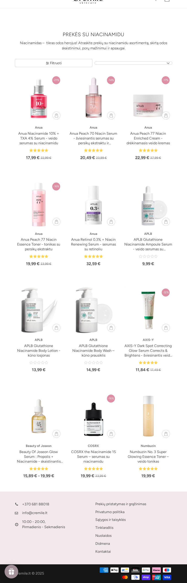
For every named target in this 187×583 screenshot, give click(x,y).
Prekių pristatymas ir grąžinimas (120, 504)
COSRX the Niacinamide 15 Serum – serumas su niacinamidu (93, 457)
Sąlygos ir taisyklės (110, 519)
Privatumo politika (110, 512)
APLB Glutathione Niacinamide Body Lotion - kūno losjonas (38, 350)
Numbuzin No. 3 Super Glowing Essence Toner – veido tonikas (148, 457)
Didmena (102, 543)
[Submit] (56, 115)
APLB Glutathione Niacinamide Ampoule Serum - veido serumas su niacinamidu (148, 244)
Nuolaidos (103, 535)
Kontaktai (103, 551)
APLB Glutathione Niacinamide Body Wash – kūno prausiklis (93, 350)
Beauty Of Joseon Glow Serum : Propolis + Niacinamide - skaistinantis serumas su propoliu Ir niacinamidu (39, 457)
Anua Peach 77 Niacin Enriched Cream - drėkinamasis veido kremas (148, 138)
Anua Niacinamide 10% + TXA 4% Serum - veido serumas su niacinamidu (38, 138)
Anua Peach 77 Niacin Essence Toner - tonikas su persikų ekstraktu (38, 244)
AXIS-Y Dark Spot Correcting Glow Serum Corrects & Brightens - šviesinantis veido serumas (148, 351)
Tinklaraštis (104, 527)
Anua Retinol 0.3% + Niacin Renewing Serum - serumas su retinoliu (93, 244)
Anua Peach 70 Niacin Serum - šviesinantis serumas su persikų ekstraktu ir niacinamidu (93, 138)
